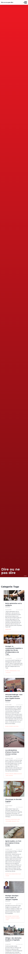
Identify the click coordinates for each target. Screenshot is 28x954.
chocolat (7, 819)
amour (7, 773)
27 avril (7, 670)
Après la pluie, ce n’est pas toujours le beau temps (13, 843)
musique (8, 917)
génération (8, 629)
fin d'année (8, 821)
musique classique (15, 917)
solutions (15, 726)
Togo (18, 670)
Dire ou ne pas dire (7, 2)
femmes (11, 726)
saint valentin (9, 775)
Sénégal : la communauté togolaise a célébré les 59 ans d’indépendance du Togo (14, 650)
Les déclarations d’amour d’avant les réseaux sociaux (12, 752)
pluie (19, 873)
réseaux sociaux (17, 773)
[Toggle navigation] (25, 2)
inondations (14, 873)
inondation (8, 873)
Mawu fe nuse (15, 916)
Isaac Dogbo (8, 916)
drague (11, 773)
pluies (7, 875)
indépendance (13, 670)
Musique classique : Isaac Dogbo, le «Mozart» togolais (12, 897)
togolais (8, 672)
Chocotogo (13, 819)
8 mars (6, 726)
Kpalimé (14, 821)
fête (18, 819)
